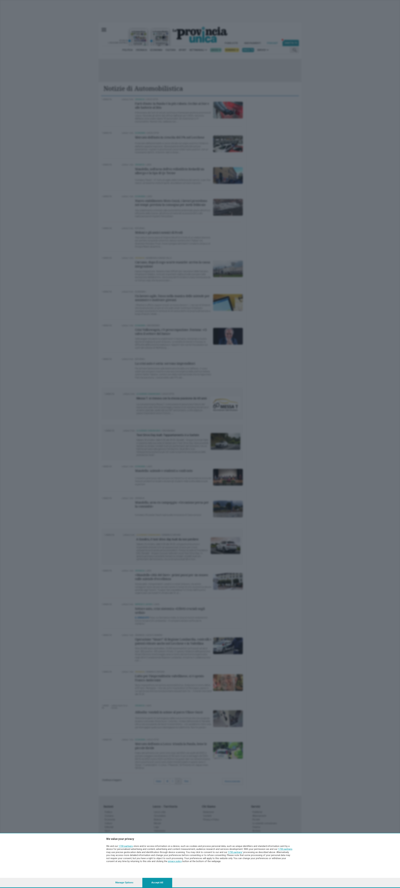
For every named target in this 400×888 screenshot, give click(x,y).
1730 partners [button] (126, 846)
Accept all (157, 882)
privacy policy (175, 861)
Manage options (124, 882)
